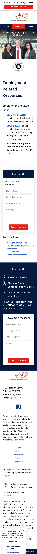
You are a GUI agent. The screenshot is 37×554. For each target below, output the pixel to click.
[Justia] (18, 407)
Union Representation (17, 254)
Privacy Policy (18, 454)
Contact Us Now (18, 227)
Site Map (18, 458)
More (31, 26)
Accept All (13, 542)
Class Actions (13, 251)
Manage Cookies (26, 487)
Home (6, 26)
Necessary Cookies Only (13, 547)
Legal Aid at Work (16, 114)
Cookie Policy (10, 487)
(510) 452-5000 (17, 394)
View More (19, 440)
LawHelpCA (13, 125)
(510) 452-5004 (14, 397)
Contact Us (18, 26)
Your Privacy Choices (18, 484)
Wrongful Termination (17, 243)
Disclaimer (18, 451)
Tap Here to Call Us (18, 6)
